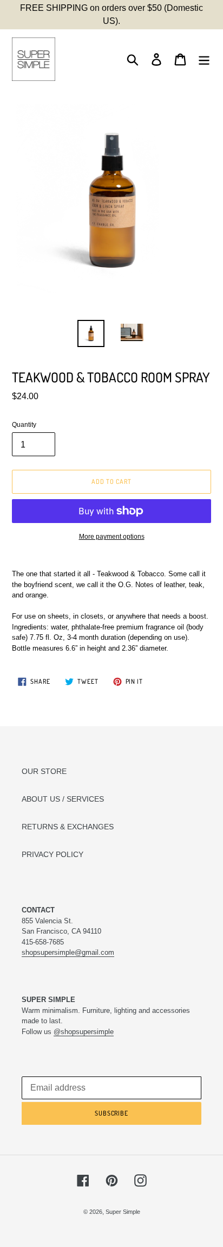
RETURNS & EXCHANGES (68, 826)
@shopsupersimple (84, 1032)
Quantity (24, 425)
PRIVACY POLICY (52, 854)
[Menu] (204, 59)
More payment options (112, 536)
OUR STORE (44, 771)
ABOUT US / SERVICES (63, 799)
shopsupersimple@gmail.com (68, 952)
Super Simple (123, 1211)
